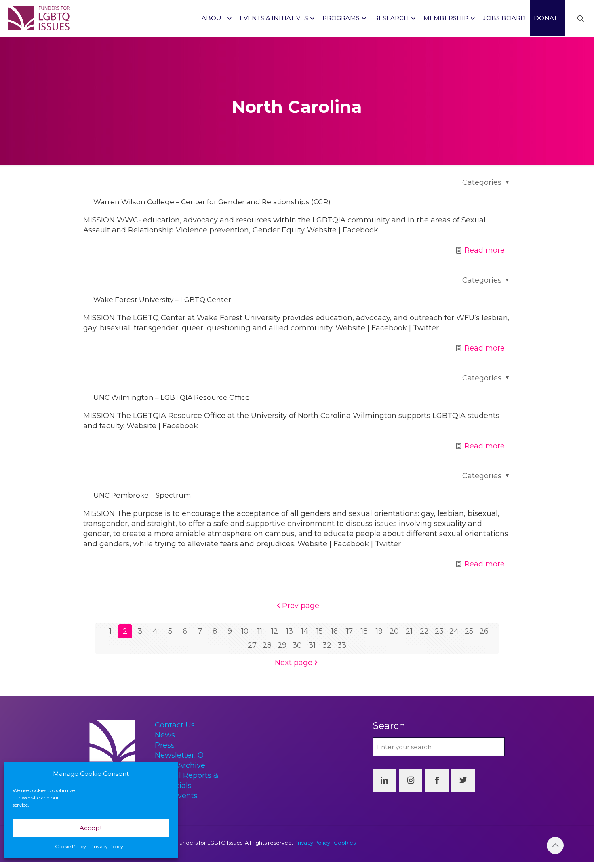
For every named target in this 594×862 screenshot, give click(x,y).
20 (394, 631)
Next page (293, 662)
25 (469, 631)
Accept (91, 828)
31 (312, 645)
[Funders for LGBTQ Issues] (39, 18)
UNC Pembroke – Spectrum (142, 495)
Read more (484, 250)
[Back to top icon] (555, 845)
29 (282, 645)
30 (297, 645)
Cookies (345, 842)
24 (454, 631)
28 (267, 645)
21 (409, 631)
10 (245, 631)
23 (439, 631)
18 (364, 631)
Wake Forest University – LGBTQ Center (162, 300)
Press (165, 745)
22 (424, 631)
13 (289, 631)
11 (259, 631)
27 (252, 645)
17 (349, 631)
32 (326, 645)
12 (274, 631)
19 (379, 631)
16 (334, 631)
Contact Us (175, 724)
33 (341, 645)
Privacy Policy (106, 846)
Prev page (300, 605)
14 (304, 631)
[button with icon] (384, 780)
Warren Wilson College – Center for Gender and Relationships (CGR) (212, 202)
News (165, 735)
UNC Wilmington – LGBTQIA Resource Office (171, 397)
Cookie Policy (70, 846)
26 (484, 631)
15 (319, 631)
